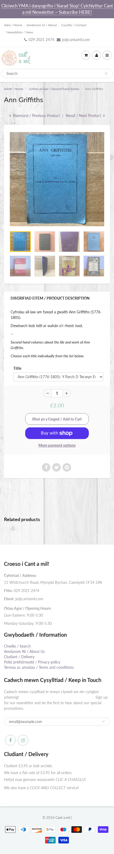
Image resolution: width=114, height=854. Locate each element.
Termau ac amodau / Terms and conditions (39, 667)
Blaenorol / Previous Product (36, 115)
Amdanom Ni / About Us (24, 651)
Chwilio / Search (17, 646)
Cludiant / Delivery (19, 656)
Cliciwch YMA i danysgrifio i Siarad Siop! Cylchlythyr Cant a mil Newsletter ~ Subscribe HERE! (57, 9)
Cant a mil (62, 817)
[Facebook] (10, 740)
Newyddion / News (19, 32)
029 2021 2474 (41, 39)
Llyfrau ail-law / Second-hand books (54, 89)
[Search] (106, 73)
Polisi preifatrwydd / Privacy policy (32, 662)
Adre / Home (13, 25)
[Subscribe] (103, 721)
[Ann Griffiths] (57, 179)
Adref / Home (13, 89)
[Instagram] (23, 740)
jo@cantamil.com (76, 39)
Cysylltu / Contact (73, 25)
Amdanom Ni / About (42, 25)
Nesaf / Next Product (84, 115)
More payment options (57, 445)
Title (17, 368)
